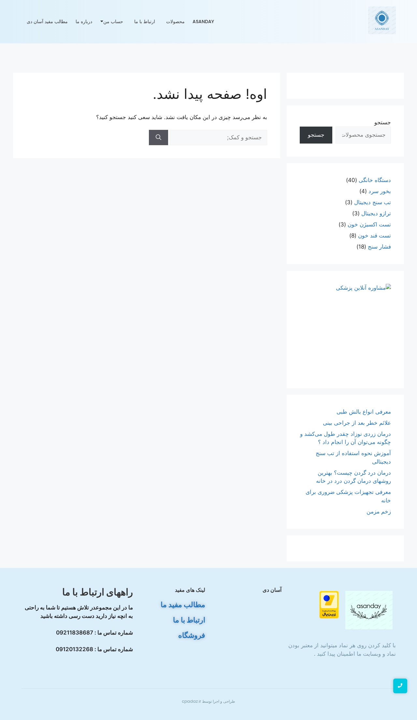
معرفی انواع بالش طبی (363, 411)
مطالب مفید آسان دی (47, 21)
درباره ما (84, 21)
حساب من (113, 21)
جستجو (382, 122)
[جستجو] (158, 138)
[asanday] (382, 20)
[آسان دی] (369, 610)
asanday (203, 21)
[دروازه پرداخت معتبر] (315, 605)
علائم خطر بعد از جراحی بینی (357, 423)
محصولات (175, 21)
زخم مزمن (379, 511)
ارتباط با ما (144, 21)
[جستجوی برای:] (217, 137)
